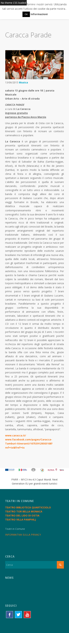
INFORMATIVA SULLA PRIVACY (23, 534)
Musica (23, 82)
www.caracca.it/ (15, 435)
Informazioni (39, 14)
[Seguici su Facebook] (9, 614)
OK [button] (26, 14)
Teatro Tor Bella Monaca (23, 511)
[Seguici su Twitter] (18, 614)
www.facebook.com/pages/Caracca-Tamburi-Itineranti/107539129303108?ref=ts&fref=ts (29, 443)
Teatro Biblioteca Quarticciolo (28, 507)
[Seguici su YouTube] (27, 614)
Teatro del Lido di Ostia (22, 515)
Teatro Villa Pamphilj (20, 519)
